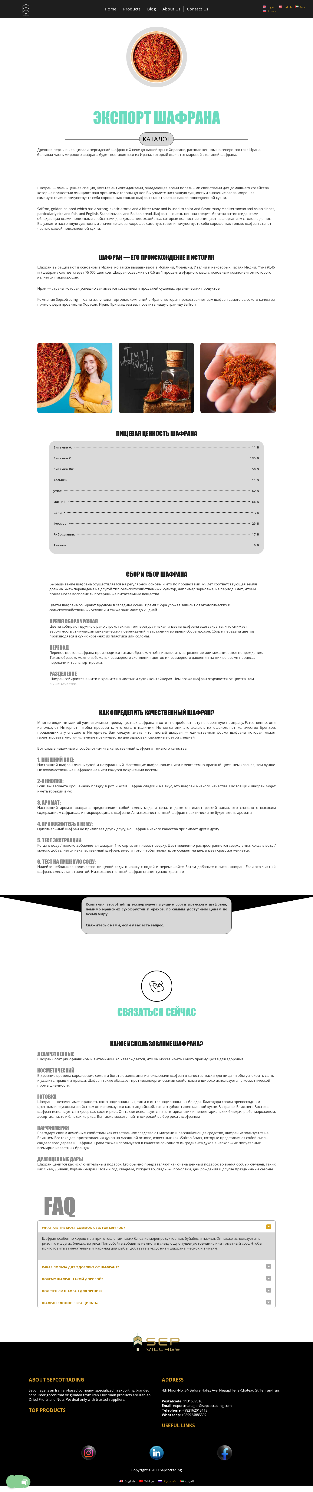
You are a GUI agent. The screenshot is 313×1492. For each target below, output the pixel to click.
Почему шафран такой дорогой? (72, 1279)
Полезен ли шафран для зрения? (72, 1291)
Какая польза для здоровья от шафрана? (80, 1267)
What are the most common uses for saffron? (83, 1227)
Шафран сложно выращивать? (70, 1303)
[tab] (156, 1226)
